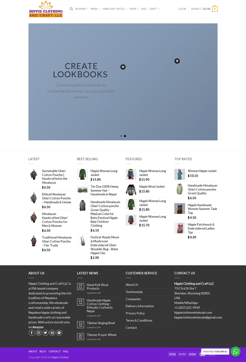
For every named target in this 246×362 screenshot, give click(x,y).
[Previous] (36, 81)
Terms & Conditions (139, 320)
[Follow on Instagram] (39, 333)
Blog (43, 351)
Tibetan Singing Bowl (101, 323)
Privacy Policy (135, 313)
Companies (133, 299)
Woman (80, 8)
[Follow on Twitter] (46, 333)
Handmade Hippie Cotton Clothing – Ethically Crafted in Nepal (100, 306)
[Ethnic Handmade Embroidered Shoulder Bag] (177, 61)
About (32, 351)
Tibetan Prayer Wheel (101, 335)
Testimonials (134, 292)
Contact (131, 327)
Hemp (133, 8)
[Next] (209, 81)
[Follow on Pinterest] (59, 333)
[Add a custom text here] (123, 67)
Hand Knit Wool (113, 8)
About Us (132, 285)
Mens (94, 8)
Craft (153, 8)
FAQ (65, 351)
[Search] (71, 8)
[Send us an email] (52, 333)
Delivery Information (140, 306)
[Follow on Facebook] (32, 333)
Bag (144, 8)
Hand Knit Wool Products (97, 286)
